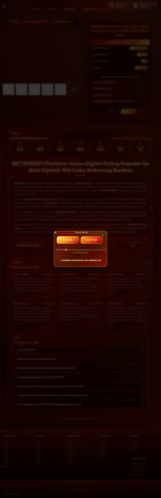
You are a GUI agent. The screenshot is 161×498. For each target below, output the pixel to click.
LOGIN (67, 239)
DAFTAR (91, 239)
